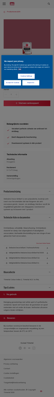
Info (20, 69)
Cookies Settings (26, 76)
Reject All (30, 82)
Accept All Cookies (12, 82)
